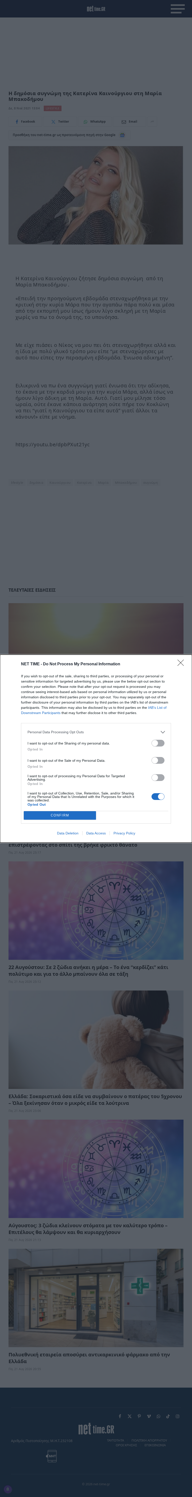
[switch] (158, 743)
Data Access (96, 833)
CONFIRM (60, 815)
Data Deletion (67, 833)
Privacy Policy (124, 833)
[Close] (182, 664)
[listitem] (96, 732)
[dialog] (96, 749)
